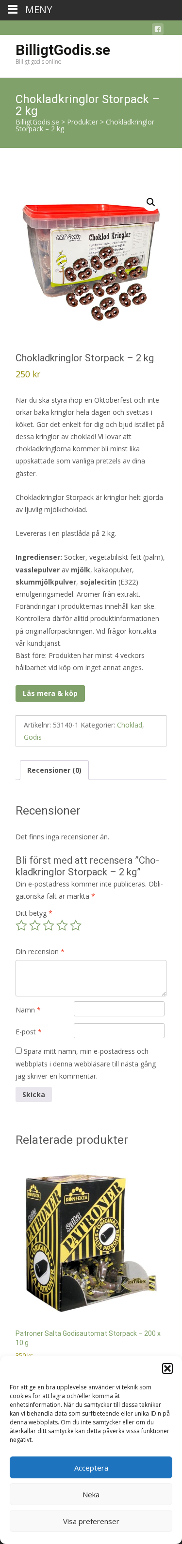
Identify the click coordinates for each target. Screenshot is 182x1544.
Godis (33, 737)
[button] (167, 1368)
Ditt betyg (34, 913)
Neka (91, 1494)
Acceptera (91, 1468)
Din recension (40, 951)
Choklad (129, 724)
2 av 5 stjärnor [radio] (35, 925)
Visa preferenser (91, 1521)
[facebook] (158, 30)
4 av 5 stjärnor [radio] (62, 925)
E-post (29, 1031)
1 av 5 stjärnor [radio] (21, 925)
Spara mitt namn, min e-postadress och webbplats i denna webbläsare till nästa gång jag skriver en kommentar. (86, 1063)
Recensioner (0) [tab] (54, 770)
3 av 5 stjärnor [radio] (48, 925)
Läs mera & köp (50, 693)
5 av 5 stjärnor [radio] (76, 925)
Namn (28, 1009)
